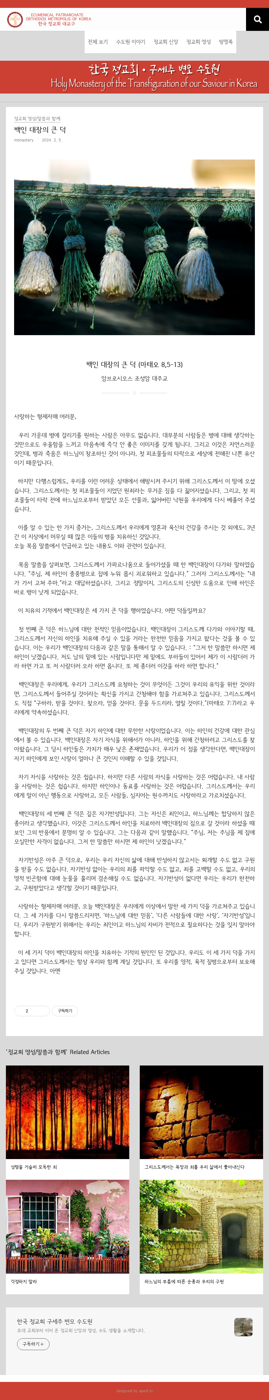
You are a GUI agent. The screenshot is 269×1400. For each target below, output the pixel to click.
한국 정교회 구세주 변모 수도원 (55, 1322)
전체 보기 (98, 42)
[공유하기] (34, 1011)
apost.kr (146, 1391)
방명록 (226, 42)
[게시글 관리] (42, 1011)
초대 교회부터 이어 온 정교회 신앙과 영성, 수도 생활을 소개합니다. (81, 1330)
